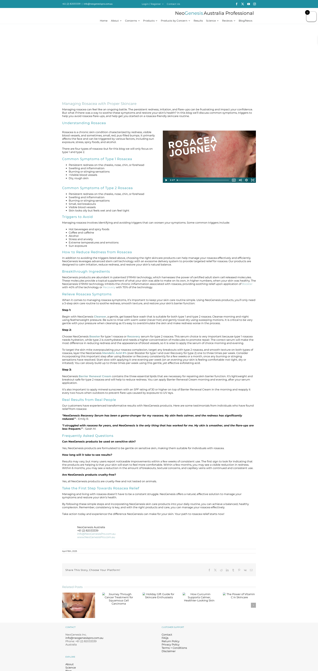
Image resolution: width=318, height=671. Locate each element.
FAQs (165, 638)
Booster (247, 284)
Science (70, 667)
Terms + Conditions (174, 647)
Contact (167, 634)
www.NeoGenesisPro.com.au (96, 537)
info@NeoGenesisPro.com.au (96, 533)
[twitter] (242, 4)
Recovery (109, 287)
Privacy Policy (171, 644)
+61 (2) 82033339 (71, 3)
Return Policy (171, 641)
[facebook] (236, 4)
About (69, 664)
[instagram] (254, 4)
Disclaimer (169, 651)
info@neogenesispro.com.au (98, 3)
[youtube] (248, 4)
